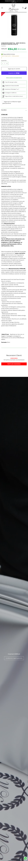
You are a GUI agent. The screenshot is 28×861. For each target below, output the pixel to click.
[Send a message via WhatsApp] (25, 858)
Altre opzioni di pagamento (14, 77)
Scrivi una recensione (14, 364)
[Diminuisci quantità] (7, 63)
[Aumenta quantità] (2, 63)
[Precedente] (2, 1)
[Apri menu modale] (2, 7)
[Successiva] (25, 1)
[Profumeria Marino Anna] (13, 8)
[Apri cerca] (22, 7)
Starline (3, 46)
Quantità (3, 60)
